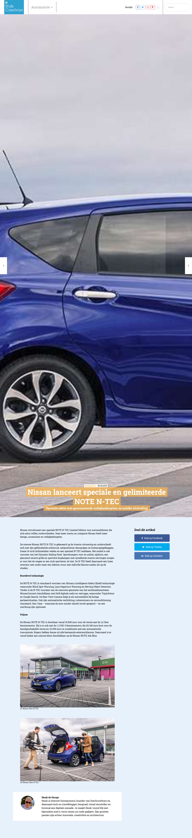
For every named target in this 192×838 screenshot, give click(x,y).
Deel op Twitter (154, 546)
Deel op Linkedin (154, 555)
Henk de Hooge (50, 797)
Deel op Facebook (153, 538)
